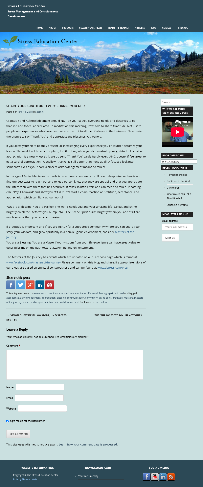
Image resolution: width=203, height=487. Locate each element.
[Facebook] (10, 284)
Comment (13, 345)
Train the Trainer (118, 27)
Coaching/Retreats (90, 27)
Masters (128, 297)
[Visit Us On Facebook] (147, 479)
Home (39, 27)
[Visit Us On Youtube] (155, 479)
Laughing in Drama (177, 204)
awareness (40, 293)
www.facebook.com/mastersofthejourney (33, 262)
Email (9, 398)
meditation (81, 293)
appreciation (49, 297)
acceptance (12, 297)
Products (68, 27)
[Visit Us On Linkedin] (163, 479)
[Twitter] (20, 284)
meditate (69, 293)
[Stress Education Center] (101, 92)
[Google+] (30, 284)
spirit (111, 293)
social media (30, 302)
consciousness (55, 293)
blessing (61, 297)
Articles (140, 27)
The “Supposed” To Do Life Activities (120, 315)
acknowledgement (30, 297)
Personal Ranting (97, 293)
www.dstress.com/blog (113, 267)
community (91, 297)
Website (11, 408)
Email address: (170, 220)
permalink (101, 302)
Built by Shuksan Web (25, 479)
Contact (167, 27)
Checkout (184, 27)
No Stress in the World (179, 181)
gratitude (118, 297)
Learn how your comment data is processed (88, 444)
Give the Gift (173, 187)
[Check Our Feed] (171, 479)
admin (39, 111)
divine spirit (105, 297)
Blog (153, 27)
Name (9, 387)
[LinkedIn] (39, 284)
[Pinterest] (49, 284)
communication (75, 297)
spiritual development (67, 302)
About (52, 27)
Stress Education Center (26, 6)
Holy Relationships (177, 174)
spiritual (119, 293)
